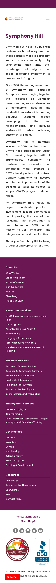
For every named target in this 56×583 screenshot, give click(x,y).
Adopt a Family (14, 456)
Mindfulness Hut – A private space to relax (26, 318)
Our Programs (14, 324)
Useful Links (12, 489)
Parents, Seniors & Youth (19, 329)
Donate (10, 446)
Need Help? (28, 521)
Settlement (12, 333)
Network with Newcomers (20, 375)
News (9, 494)
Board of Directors (16, 282)
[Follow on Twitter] (34, 530)
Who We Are (12, 273)
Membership (13, 451)
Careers (10, 437)
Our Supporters (14, 287)
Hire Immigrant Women (19, 384)
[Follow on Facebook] (15, 530)
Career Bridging (14, 409)
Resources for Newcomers (21, 485)
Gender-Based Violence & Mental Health (25, 349)
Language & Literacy (17, 338)
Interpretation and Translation (23, 394)
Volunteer (11, 442)
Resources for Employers (20, 389)
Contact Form (13, 499)
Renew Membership (28, 516)
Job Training (13, 414)
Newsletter (12, 480)
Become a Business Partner (21, 366)
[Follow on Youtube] (40, 530)
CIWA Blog (11, 296)
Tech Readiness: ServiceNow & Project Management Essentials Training (27, 420)
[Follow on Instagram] (28, 530)
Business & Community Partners (24, 371)
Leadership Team (15, 277)
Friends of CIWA (14, 300)
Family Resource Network (20, 342)
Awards (10, 291)
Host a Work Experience (19, 380)
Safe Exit (12, 577)
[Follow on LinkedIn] (21, 530)
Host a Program (15, 460)
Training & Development (19, 465)
